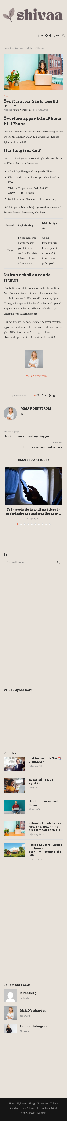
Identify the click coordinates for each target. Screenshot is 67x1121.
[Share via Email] (54, 395)
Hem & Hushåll (29, 1108)
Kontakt (41, 1113)
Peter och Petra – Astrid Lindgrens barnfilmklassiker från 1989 (45, 850)
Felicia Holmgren (33, 1026)
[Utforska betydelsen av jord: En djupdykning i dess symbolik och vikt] (14, 828)
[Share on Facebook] (42, 395)
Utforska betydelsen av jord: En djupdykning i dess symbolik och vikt (45, 826)
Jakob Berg (28, 993)
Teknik (54, 1103)
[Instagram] (46, 35)
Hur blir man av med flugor (43, 803)
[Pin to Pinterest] (50, 395)
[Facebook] (38, 35)
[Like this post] (37, 395)
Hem (6, 48)
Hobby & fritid (48, 1108)
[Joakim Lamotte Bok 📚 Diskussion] (14, 764)
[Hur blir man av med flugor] (14, 807)
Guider (14, 1108)
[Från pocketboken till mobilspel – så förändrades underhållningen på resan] (33, 486)
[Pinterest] (50, 35)
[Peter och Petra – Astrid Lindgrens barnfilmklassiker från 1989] (14, 850)
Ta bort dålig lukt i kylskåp (41, 781)
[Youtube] (57, 35)
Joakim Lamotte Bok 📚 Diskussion (45, 760)
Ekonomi (42, 1103)
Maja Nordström (22, 109)
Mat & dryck (28, 1113)
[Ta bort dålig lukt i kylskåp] (14, 785)
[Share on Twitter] (45, 395)
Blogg (6, 96)
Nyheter (21, 1103)
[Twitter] (42, 35)
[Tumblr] (54, 35)
